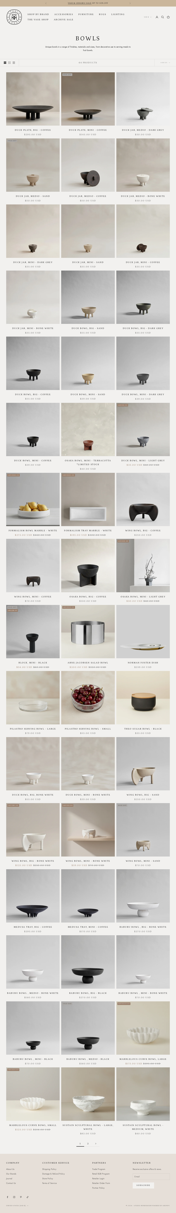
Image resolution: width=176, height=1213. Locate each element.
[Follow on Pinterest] (21, 1197)
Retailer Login (98, 1178)
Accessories (63, 14)
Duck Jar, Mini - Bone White (33, 328)
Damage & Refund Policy (53, 1173)
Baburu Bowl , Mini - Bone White (143, 993)
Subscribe (143, 1185)
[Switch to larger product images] (5, 62)
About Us (10, 1169)
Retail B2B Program (101, 1173)
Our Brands (11, 1173)
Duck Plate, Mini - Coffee (88, 130)
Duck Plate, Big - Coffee (33, 130)
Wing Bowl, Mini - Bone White (88, 861)
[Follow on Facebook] (7, 1197)
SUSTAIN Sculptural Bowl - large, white (88, 1127)
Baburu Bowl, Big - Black (88, 993)
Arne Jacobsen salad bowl (88, 662)
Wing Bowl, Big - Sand (143, 795)
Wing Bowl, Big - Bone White (33, 861)
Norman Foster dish (143, 662)
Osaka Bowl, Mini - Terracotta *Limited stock (88, 462)
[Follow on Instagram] (14, 1197)
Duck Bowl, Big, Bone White (33, 795)
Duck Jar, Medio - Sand (33, 196)
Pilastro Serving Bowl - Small (88, 729)
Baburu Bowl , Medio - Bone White (33, 993)
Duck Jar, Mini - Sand (88, 262)
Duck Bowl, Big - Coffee (33, 394)
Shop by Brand (38, 14)
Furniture (86, 14)
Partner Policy (98, 1187)
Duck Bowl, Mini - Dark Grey (143, 394)
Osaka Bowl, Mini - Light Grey (143, 596)
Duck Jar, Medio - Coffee (87, 196)
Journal (9, 1178)
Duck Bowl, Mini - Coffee (33, 460)
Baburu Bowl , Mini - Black (33, 1059)
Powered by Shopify (161, 1205)
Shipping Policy (49, 1169)
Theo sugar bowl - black (143, 729)
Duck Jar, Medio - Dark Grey (143, 130)
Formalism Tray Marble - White (88, 530)
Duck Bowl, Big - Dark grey (143, 328)
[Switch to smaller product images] (9, 62)
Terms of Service (49, 1183)
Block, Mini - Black (33, 662)
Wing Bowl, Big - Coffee (143, 530)
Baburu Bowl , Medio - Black (88, 1059)
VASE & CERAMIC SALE (79, 3)
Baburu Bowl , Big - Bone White (143, 927)
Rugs (102, 14)
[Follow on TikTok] (27, 1197)
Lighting (118, 14)
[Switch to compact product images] (14, 62)
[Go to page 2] (96, 1143)
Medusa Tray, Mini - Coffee (88, 927)
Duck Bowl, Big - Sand (88, 328)
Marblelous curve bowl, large (143, 1059)
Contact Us (11, 1183)
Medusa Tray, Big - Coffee (33, 927)
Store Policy (47, 1178)
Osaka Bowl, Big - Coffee (87, 596)
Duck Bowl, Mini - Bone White (88, 795)
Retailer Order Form (101, 1183)
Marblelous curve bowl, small (33, 1125)
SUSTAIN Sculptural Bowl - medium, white (143, 1127)
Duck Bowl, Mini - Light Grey (143, 460)
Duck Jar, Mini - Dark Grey (33, 262)
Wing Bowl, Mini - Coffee (33, 596)
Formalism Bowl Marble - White (33, 530)
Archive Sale (64, 19)
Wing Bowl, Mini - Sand (143, 861)
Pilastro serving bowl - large (33, 729)
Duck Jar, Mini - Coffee (143, 262)
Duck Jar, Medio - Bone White (143, 196)
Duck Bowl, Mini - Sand (88, 394)
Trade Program (98, 1169)
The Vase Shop (38, 19)
